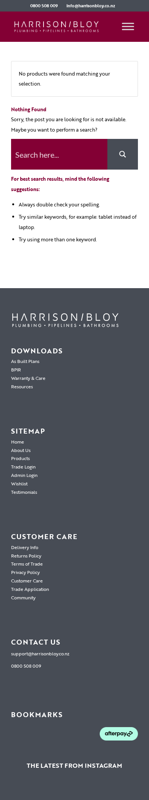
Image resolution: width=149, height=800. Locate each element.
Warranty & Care (28, 377)
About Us (21, 450)
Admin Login (24, 475)
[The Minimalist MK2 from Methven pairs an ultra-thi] (96, 789)
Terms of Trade (27, 563)
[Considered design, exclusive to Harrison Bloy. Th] (138, 789)
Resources (22, 386)
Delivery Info (24, 547)
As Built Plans (25, 361)
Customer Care (27, 580)
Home (17, 441)
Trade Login (23, 466)
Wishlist (19, 483)
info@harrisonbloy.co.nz (90, 6)
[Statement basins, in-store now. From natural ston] (117, 789)
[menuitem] (44, 6)
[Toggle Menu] (128, 26)
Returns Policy (26, 555)
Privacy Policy (25, 572)
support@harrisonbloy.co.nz (40, 653)
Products (20, 458)
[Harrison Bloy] (61, 26)
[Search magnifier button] (122, 154)
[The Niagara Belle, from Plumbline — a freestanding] (74, 789)
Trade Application (30, 589)
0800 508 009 (44, 6)
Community (23, 597)
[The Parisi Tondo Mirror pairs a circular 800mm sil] (53, 789)
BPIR (16, 369)
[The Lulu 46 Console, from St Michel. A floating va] (32, 789)
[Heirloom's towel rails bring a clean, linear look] (10, 789)
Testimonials (24, 491)
